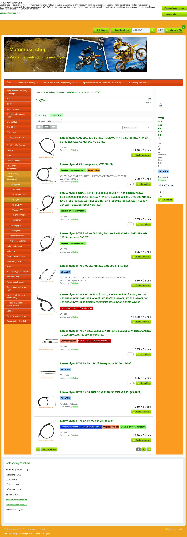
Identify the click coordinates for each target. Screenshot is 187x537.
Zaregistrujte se (122, 30)
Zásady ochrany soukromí (34, 529)
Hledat (152, 30)
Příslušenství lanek (17, 241)
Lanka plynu (14, 184)
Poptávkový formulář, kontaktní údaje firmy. (102, 82)
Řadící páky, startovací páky (16, 288)
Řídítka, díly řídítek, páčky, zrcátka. (15, 304)
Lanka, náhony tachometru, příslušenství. (13, 176)
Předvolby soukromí (12, 529)
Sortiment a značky (26, 82)
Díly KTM (11, 127)
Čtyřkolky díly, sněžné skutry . (16, 115)
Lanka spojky (15, 225)
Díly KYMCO (12, 122)
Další (149, 449)
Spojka (9, 311)
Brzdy (9, 104)
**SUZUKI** (17, 205)
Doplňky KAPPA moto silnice (16, 138)
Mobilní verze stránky (174, 529)
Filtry (9, 156)
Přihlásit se (102, 30)
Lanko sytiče (14, 231)
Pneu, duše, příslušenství (17, 272)
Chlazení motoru (13, 161)
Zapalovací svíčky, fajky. (17, 321)
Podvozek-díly (13, 277)
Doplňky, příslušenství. (16, 145)
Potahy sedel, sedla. (15, 282)
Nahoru (38, 449)
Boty (9, 99)
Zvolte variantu (142, 155)
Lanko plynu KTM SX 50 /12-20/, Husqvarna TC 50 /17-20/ (95, 363)
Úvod (9, 82)
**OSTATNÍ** (17, 220)
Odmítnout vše (170, 14)
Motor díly (11, 251)
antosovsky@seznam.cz (16, 500)
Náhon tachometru (17, 236)
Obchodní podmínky (137, 82)
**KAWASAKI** (18, 195)
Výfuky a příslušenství (16, 316)
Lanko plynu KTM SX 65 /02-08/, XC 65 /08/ (86, 420)
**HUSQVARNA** (19, 215)
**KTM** (15, 200)
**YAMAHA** (17, 210)
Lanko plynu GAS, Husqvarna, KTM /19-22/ (86, 164)
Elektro (10, 150)
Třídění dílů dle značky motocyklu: (58, 82)
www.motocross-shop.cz (16, 505)
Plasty (9, 266)
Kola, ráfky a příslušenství (12, 167)
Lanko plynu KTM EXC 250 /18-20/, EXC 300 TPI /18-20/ (94, 265)
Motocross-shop (28, 49)
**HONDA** (16, 189)
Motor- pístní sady (14, 246)
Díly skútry (11, 132)
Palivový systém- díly (16, 261)
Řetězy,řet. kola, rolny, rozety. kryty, (16, 296)
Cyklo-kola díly (13, 109)
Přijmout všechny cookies (174, 8)
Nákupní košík (175, 30)
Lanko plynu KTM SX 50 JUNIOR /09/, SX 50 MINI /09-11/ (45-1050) (100, 392)
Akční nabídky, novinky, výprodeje (17, 92)
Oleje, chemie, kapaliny (16, 256)
